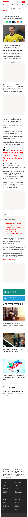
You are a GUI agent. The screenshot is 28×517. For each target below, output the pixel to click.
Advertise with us (19, 468)
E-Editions (13, 4)
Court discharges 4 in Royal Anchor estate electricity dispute (13, 324)
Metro (24, 4)
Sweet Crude (17, 498)
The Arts (16, 501)
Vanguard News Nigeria (9, 259)
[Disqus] (14, 416)
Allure (4, 482)
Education (5, 492)
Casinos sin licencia (8, 477)
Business (4, 485)
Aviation (4, 484)
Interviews (5, 498)
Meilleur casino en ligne (19, 472)
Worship (16, 509)
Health (16, 488)
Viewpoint (17, 506)
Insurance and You (19, 492)
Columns (5, 487)
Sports (5, 10)
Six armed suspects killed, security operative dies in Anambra (13, 350)
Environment (17, 484)
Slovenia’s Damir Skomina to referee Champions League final (14, 232)
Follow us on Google (17, 8)
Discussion (5, 491)
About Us (5, 468)
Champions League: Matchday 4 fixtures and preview (14, 228)
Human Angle (17, 491)
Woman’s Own (18, 508)
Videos (16, 505)
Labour (4, 499)
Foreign (16, 487)
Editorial (5, 489)
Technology (17, 499)
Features (16, 485)
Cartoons (17, 502)
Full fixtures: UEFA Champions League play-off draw (13, 224)
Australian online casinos (19, 475)
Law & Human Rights (7, 501)
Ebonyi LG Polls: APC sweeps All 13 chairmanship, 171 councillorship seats (14, 377)
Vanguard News (6, 2)
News (8, 4)
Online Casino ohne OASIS (8, 472)
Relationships (6, 506)
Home (4, 4)
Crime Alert (5, 488)
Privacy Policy (18, 469)
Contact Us (6, 469)
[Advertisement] (14, 72)
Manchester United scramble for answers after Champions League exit (13, 155)
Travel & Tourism (18, 503)
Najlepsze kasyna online (7, 475)
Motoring (5, 503)
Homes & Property (18, 489)
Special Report (6, 508)
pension (16, 494)
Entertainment (18, 482)
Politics (19, 4)
